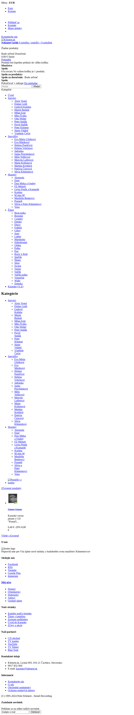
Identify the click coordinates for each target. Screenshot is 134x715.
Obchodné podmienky (19, 687)
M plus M (19, 195)
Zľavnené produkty (11, 488)
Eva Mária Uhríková (25, 139)
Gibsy (17, 230)
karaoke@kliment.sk (26, 668)
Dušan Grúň (20, 104)
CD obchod (14, 638)
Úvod (11, 95)
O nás (11, 684)
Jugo (16, 233)
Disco (17, 224)
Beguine (18, 215)
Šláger (17, 260)
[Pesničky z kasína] (18, 482)
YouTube (12, 644)
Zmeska (18, 283)
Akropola (19, 177)
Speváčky (13, 136)
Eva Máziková (21, 142)
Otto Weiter (20, 118)
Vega (17, 207)
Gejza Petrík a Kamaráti (26, 189)
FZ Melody (20, 186)
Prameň (18, 201)
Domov (12, 589)
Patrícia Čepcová (23, 168)
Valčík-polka (20, 274)
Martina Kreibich (23, 165)
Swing (17, 266)
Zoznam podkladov (18, 619)
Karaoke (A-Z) (15, 286)
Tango (17, 268)
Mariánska (19, 239)
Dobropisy (13, 594)
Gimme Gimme (15, 509)
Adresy (11, 597)
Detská (18, 221)
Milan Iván (20, 112)
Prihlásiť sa (13, 22)
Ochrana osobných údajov (21, 690)
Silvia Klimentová (23, 171)
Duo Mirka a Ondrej (24, 183)
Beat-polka (20, 213)
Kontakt (12, 25)
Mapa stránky (15, 28)
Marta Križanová (23, 162)
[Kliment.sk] (8, 39)
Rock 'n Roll (20, 254)
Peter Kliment (21, 127)
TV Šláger (13, 647)
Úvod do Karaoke (17, 622)
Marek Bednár (21, 109)
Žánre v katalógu (16, 616)
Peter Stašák (20, 121)
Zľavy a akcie (15, 625)
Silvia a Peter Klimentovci (27, 204)
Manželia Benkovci (24, 198)
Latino (17, 236)
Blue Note (13, 650)
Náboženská (20, 242)
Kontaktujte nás (9, 36)
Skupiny (12, 174)
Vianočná (19, 277)
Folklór (18, 227)
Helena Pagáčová (23, 145)
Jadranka (19, 151)
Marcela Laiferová (23, 160)
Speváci (12, 98)
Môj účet (6, 582)
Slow (17, 263)
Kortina (18, 192)
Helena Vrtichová (23, 148)
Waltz (17, 280)
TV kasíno (13, 641)
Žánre (11, 210)
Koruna (12, 11)
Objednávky (14, 592)
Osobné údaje (15, 600)
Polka (17, 248)
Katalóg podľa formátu (20, 613)
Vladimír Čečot (22, 133)
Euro (10, 8)
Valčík (17, 271)
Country (18, 218)
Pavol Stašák (21, 124)
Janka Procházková (24, 154)
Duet (16, 180)
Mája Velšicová (22, 157)
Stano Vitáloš (21, 130)
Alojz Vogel (20, 101)
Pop (16, 251)
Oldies (17, 245)
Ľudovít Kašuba (22, 107)
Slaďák (18, 257)
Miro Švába (20, 115)
